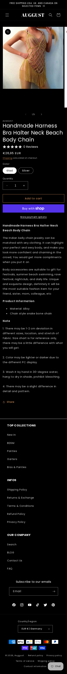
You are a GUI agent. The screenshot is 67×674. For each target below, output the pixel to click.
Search (12, 544)
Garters (12, 459)
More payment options (33, 216)
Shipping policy (46, 661)
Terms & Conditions (20, 506)
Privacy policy (54, 655)
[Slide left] (26, 114)
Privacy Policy (16, 522)
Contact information (35, 666)
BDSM (10, 443)
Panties (12, 451)
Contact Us (14, 560)
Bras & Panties (16, 467)
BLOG (10, 552)
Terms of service (25, 661)
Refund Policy (16, 514)
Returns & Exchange (20, 497)
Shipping (7, 158)
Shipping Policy (17, 489)
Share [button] (10, 402)
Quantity (8, 178)
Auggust (19, 655)
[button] (7, 15)
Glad (9, 170)
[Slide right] (41, 114)
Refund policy (35, 655)
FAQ (10, 568)
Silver (26, 170)
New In (11, 435)
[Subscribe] (54, 591)
